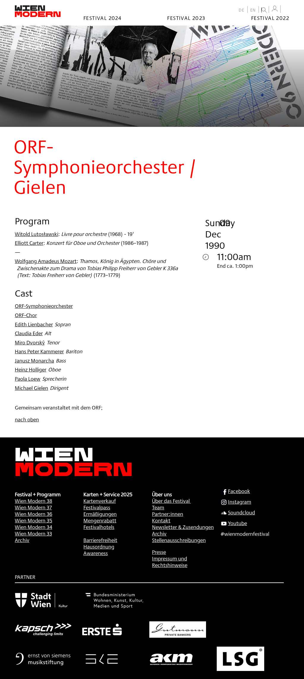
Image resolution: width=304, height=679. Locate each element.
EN (253, 10)
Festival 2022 (270, 18)
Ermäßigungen (100, 514)
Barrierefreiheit (100, 540)
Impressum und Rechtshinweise (169, 561)
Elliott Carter (29, 243)
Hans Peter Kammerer (39, 351)
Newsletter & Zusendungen (183, 527)
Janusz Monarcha (34, 360)
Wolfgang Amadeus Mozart (46, 261)
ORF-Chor (26, 315)
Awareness (95, 553)
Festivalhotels (98, 527)
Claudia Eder (29, 333)
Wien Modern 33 (33, 533)
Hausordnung (98, 546)
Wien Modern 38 (33, 501)
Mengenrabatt (99, 520)
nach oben (27, 419)
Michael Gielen (31, 388)
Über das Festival (171, 501)
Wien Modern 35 (33, 520)
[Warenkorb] (286, 10)
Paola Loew (27, 378)
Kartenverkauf (99, 501)
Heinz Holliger (30, 369)
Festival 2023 (186, 18)
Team (158, 507)
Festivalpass (96, 507)
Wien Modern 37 (33, 507)
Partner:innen (167, 514)
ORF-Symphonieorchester (44, 306)
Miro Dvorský (30, 342)
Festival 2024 (102, 18)
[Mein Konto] (274, 8)
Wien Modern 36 (33, 514)
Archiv (22, 540)
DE (242, 10)
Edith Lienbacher (34, 324)
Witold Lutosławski (36, 234)
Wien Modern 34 (33, 527)
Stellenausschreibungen (179, 540)
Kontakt (161, 520)
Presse (159, 552)
